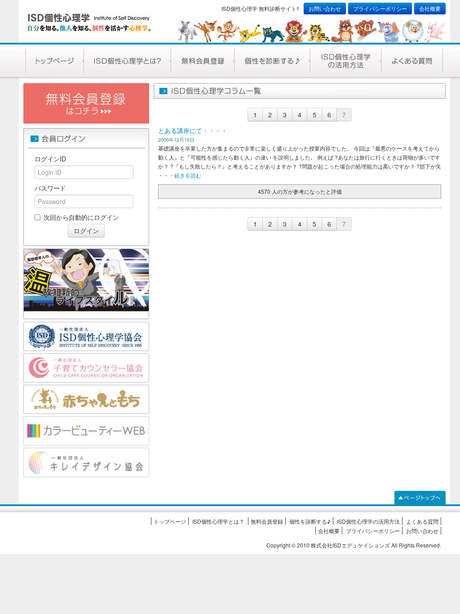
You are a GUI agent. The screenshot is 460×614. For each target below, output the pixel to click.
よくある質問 (422, 521)
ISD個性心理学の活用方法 (368, 521)
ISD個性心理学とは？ (219, 521)
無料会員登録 (267, 521)
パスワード (50, 187)
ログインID (50, 158)
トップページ (170, 521)
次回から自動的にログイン (81, 217)
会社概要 (430, 8)
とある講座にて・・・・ (192, 130)
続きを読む (187, 175)
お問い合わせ (325, 8)
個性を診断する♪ (310, 521)
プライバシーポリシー (380, 8)
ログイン (86, 230)
